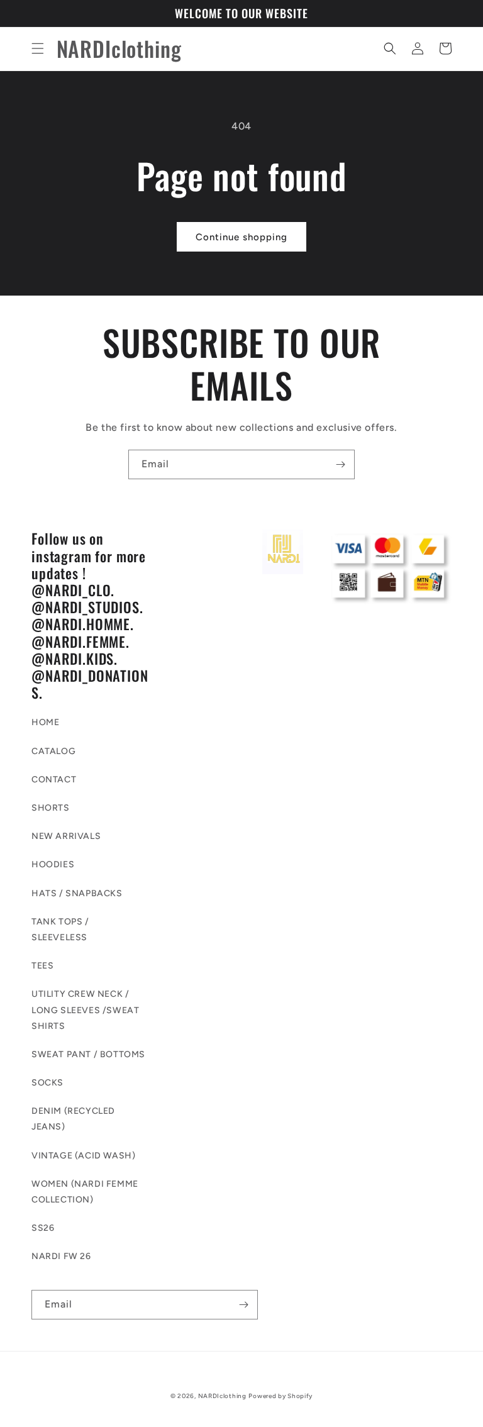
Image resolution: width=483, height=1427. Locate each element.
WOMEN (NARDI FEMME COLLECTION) (84, 1192)
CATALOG (53, 751)
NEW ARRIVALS (66, 836)
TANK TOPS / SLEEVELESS (60, 929)
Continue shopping (241, 237)
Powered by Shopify (280, 1396)
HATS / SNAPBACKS (77, 893)
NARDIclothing (222, 1396)
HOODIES (52, 864)
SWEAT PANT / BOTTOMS (88, 1054)
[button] (38, 48)
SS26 (42, 1228)
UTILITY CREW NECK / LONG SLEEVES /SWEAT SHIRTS (85, 1010)
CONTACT (53, 779)
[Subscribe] (340, 464)
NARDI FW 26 (61, 1256)
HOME (45, 722)
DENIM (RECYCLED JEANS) (73, 1119)
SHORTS (50, 807)
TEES (42, 965)
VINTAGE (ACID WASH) (83, 1155)
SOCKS (47, 1082)
